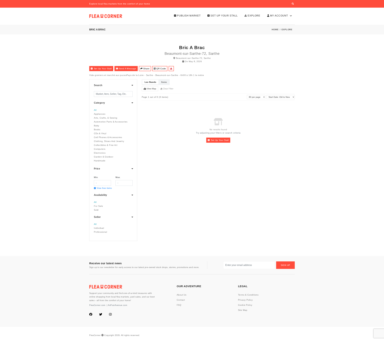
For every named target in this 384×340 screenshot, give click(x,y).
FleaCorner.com (97, 305)
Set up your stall (103, 68)
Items (164, 82)
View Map (151, 88)
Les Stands (150, 82)
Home (275, 29)
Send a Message (127, 68)
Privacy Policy (245, 300)
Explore (287, 29)
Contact (181, 300)
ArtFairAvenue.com (117, 305)
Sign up (285, 265)
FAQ (179, 305)
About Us (181, 295)
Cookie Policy (245, 305)
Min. (96, 177)
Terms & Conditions (248, 295)
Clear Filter (168, 88)
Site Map (242, 310)
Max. (118, 177)
